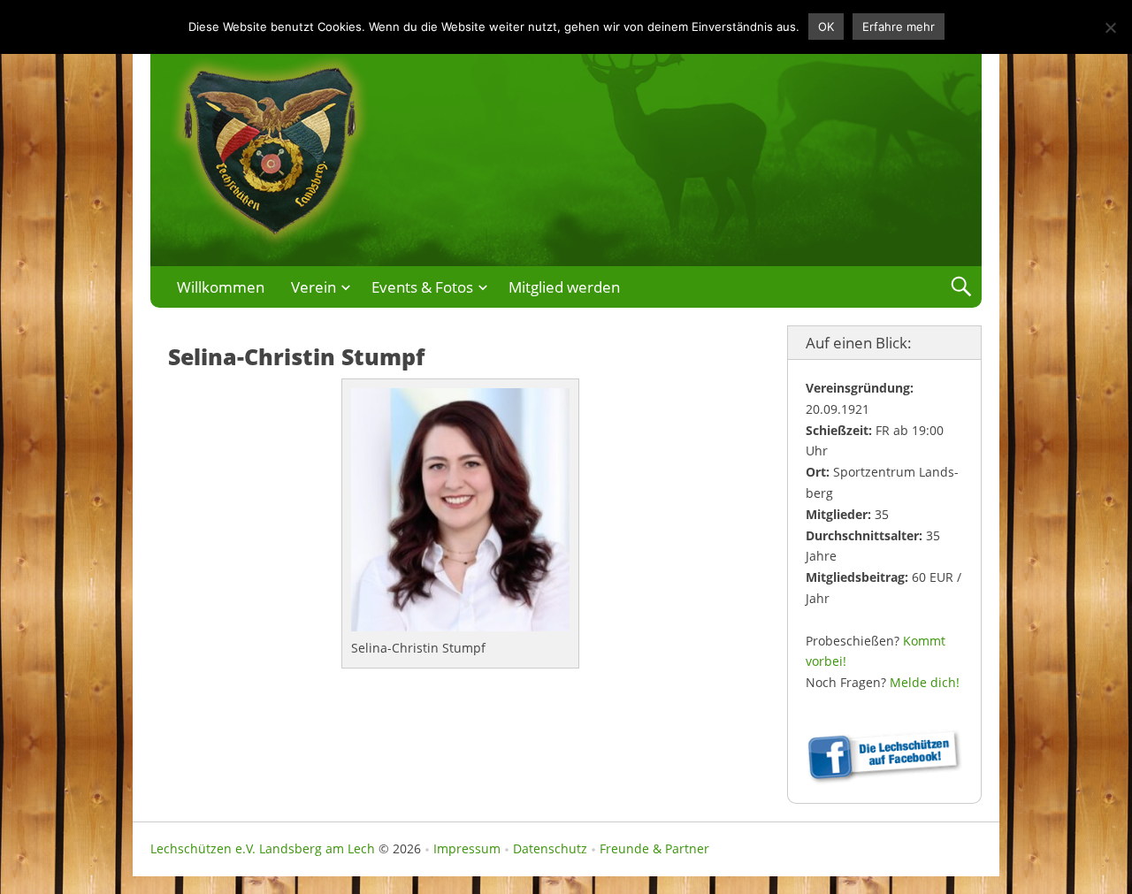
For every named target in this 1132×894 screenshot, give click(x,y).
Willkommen (220, 287)
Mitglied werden (564, 287)
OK (826, 26)
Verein (313, 287)
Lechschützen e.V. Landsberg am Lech (262, 848)
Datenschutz (550, 848)
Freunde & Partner (654, 848)
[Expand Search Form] (961, 287)
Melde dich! (925, 682)
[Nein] (1110, 27)
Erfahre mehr (898, 26)
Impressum (467, 848)
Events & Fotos (422, 287)
